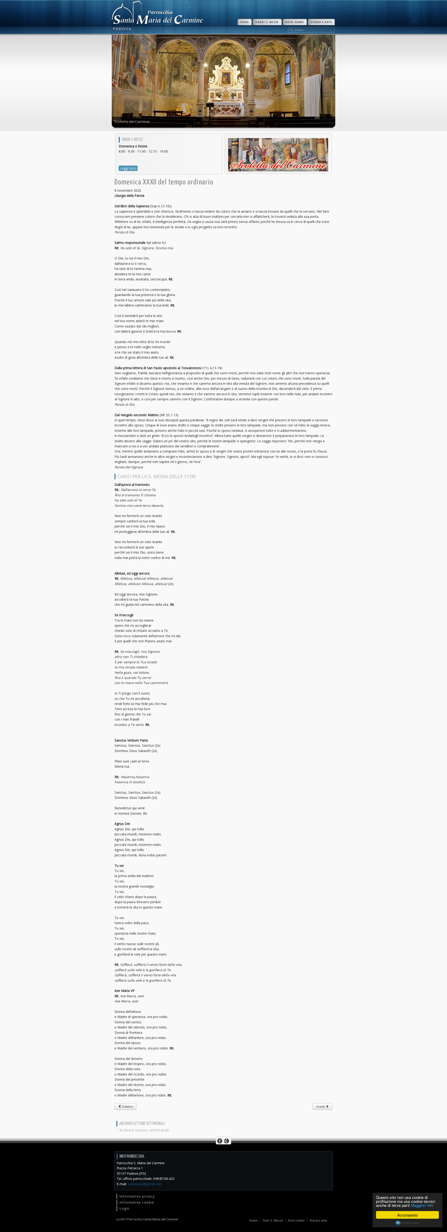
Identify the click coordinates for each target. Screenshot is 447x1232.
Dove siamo (294, 22)
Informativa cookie (136, 1202)
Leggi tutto (128, 168)
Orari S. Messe (267, 22)
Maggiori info (422, 1205)
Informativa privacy (137, 1196)
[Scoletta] (278, 154)
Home (244, 22)
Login (124, 1208)
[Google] (226, 1141)
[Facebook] (220, 1141)
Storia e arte (321, 22)
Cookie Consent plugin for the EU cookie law (407, 1222)
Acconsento (407, 1215)
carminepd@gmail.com (145, 1184)
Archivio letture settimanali (144, 1130)
